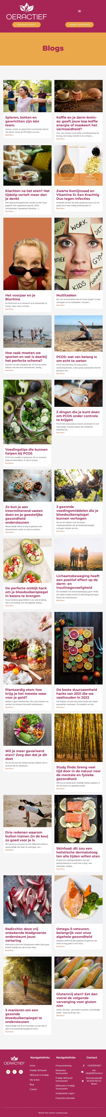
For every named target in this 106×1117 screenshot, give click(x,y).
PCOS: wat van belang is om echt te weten (76, 359)
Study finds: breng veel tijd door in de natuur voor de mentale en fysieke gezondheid (78, 773)
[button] (79, 11)
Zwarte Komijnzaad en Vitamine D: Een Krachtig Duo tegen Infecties (77, 195)
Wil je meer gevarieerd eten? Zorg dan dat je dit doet (26, 755)
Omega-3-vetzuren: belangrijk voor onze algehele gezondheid (74, 933)
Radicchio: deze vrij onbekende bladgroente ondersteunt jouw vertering (25, 934)
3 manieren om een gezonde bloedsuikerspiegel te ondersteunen (23, 1016)
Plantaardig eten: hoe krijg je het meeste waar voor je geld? (25, 693)
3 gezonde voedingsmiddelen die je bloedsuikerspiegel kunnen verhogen (77, 512)
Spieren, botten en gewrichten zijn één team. (22, 121)
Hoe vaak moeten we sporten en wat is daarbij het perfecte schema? (26, 357)
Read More (9, 135)
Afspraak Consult (26, 25)
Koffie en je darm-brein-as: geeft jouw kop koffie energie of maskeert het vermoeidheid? (77, 123)
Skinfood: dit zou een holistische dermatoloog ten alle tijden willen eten (78, 852)
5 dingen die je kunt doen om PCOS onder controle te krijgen (78, 416)
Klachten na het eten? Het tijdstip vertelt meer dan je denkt (27, 195)
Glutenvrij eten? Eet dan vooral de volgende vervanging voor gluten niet (76, 1000)
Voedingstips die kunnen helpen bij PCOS (26, 451)
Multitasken (66, 295)
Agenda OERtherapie (79, 25)
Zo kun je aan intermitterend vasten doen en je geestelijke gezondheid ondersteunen (24, 514)
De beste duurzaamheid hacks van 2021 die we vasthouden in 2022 (76, 693)
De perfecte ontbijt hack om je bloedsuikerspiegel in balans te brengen (26, 592)
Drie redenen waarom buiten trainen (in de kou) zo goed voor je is (26, 836)
